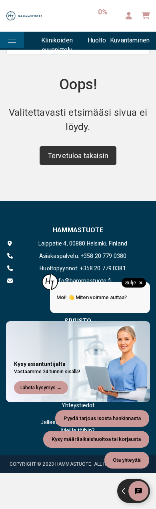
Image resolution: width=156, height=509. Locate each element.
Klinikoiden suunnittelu (57, 43)
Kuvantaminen (130, 40)
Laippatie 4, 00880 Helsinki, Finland (82, 243)
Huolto (97, 40)
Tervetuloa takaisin (78, 155)
